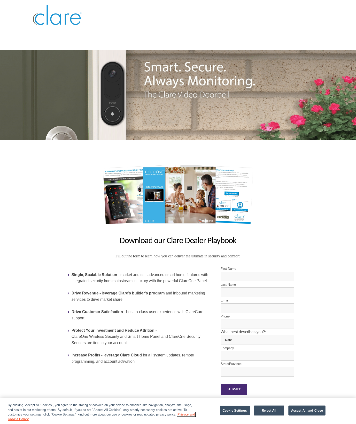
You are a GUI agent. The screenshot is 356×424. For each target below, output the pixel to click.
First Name (228, 268)
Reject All (269, 410)
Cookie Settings (235, 410)
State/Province (231, 364)
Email (225, 300)
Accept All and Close (307, 410)
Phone (225, 316)
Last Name (228, 284)
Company (227, 348)
